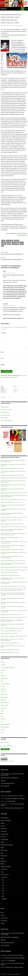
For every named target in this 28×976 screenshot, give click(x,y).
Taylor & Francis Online (6, 420)
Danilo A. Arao (12, 25)
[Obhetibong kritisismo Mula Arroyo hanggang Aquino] (6, 435)
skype (9, 244)
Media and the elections (6, 502)
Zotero (2, 732)
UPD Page (3, 719)
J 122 (2, 885)
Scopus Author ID (5, 702)
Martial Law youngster (6, 649)
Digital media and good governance (9, 492)
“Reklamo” (3, 780)
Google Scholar (4, 678)
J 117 (2, 882)
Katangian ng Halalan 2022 (7, 478)
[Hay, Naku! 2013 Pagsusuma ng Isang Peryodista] (22, 435)
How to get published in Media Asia (9, 598)
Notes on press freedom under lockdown (10, 593)
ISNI (2, 681)
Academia (3, 664)
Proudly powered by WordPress (13, 974)
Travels (2, 872)
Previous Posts (4, 918)
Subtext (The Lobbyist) (6, 866)
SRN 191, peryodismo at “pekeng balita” (10, 777)
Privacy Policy (4, 920)
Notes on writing (5, 517)
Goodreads (3, 675)
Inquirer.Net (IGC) (5, 412)
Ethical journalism (5, 572)
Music (2, 853)
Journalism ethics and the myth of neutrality (11, 513)
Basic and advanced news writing (8, 524)
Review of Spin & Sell (5, 652)
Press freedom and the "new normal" (9, 586)
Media (2, 847)
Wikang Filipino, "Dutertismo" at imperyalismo (11, 464)
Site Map (3, 923)
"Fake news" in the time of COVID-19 (9, 606)
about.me (3, 662)
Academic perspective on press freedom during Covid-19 (14, 582)
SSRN (2, 713)
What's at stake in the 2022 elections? (9, 499)
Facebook (3, 670)
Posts (2, 742)
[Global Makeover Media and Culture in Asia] (18, 446)
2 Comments (19, 25)
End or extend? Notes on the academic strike (11, 552)
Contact (2, 915)
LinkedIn (3, 686)
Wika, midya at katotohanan (7, 468)
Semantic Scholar (5, 705)
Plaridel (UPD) (4, 417)
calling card (10, 240)
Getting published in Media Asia (8, 475)
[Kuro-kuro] (14, 435)
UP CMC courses (5, 874)
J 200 (2, 890)
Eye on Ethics (4, 828)
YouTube (3, 729)
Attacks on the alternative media (8, 537)
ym (2, 245)
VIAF (2, 721)
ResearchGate (4, 697)
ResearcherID (4, 694)
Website (3, 364)
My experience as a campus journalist (14, 808)
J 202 (2, 896)
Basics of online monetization (7, 628)
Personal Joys (4, 855)
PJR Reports (3, 861)
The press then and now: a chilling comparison (11, 258)
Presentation (7, 640)
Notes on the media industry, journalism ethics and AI (13, 480)
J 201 (2, 893)
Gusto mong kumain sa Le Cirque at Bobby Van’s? (12, 253)
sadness (4, 244)
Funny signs (3, 831)
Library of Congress (5, 683)
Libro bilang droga (5, 786)
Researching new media (6, 614)
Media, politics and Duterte (7, 560)
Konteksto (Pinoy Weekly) (7, 14)
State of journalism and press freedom (9, 541)
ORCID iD (3, 691)
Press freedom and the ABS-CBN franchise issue (12, 589)
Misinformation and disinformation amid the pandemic (13, 563)
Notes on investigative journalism (8, 570)
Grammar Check (4, 834)
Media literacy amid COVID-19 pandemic (10, 602)
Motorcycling (4, 850)
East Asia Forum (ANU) (6, 409)
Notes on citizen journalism (7, 630)
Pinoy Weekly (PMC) (5, 415)
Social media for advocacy (7, 520)
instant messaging (6, 242)
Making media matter (6, 575)
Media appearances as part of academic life (11, 488)
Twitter (2, 716)
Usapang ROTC (12, 801)
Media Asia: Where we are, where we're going (11, 484)
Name (2, 352)
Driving (2, 826)
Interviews (3, 836)
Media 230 (3, 899)
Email (2, 358)
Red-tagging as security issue (7, 549)
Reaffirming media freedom (7, 567)
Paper (2, 640)
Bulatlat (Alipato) (5, 407)
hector (4, 271)
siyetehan (5, 303)
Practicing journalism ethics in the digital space (12, 505)
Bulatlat (2, 823)
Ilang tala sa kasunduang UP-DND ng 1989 (10, 529)
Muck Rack (3, 689)
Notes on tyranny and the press (8, 556)
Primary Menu (26, 9)
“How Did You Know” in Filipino (15, 795)
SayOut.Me (3, 700)
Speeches (3, 863)
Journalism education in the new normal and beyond (13, 545)
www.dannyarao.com (22, 235)
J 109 (2, 880)
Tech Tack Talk (17, 14)
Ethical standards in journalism (8, 509)
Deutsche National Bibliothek (7, 667)
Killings (2, 842)
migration (21, 242)
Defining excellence (5, 645)
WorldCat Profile (5, 727)
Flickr (2, 673)
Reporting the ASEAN (6, 633)
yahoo (21, 244)
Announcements (4, 817)
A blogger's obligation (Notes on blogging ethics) (12, 620)
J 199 (2, 888)
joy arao (14, 242)
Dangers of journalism (6, 526)
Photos (2, 858)
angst (3, 240)
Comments (6, 742)
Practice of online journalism (7, 643)
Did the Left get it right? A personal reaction (11, 624)
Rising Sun (4, 9)
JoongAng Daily (4, 839)
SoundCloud (3, 708)
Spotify (2, 710)
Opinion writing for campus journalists (10, 471)
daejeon (17, 240)
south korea (15, 244)
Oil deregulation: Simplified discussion (10, 636)
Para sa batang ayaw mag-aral (7, 783)
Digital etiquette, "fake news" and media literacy (12, 578)
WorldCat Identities (5, 724)
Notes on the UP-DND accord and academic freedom (13, 533)
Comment (4, 332)
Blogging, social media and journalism (9, 617)
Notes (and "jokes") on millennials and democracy (12, 610)
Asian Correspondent (6, 820)
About (2, 912)
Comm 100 (4, 877)
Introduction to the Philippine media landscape (11, 460)
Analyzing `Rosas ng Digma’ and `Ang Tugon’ (15, 798)
